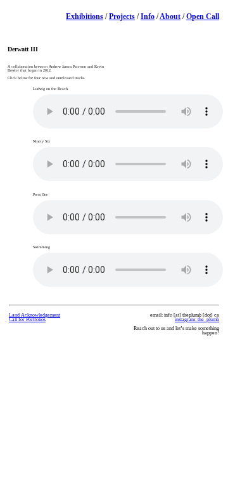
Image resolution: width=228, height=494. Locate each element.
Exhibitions (84, 16)
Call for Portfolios (27, 319)
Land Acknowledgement (34, 315)
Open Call (202, 16)
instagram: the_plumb (197, 319)
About (170, 16)
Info (148, 16)
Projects (122, 16)
